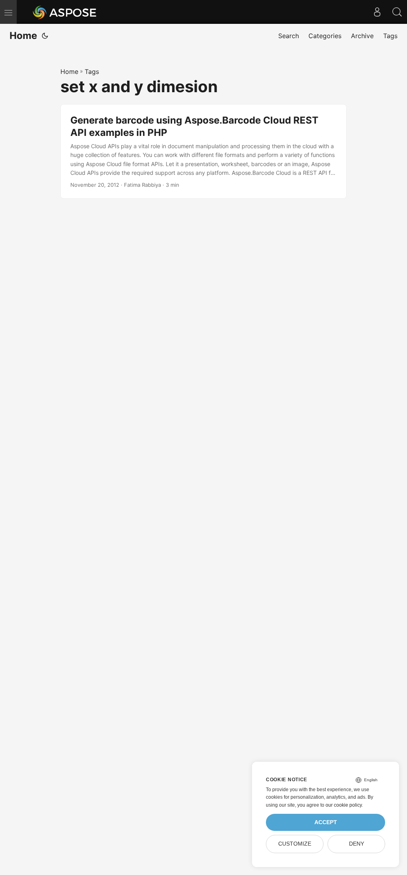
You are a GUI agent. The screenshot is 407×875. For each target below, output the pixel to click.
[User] (377, 12)
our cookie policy (344, 805)
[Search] (397, 12)
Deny (356, 844)
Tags (92, 71)
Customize (294, 844)
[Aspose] (65, 12)
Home (23, 35)
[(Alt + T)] (45, 36)
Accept (325, 822)
